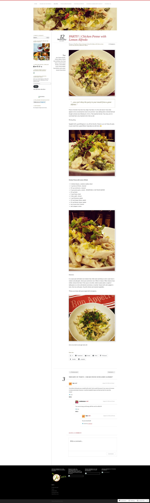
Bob (73, 383)
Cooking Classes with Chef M (94, 3)
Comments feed (55, 492)
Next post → (111, 372)
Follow (36, 86)
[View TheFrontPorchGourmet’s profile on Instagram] (37, 66)
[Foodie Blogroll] (105, 472)
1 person (90, 423)
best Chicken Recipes (60, 57)
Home (35, 3)
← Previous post (74, 372)
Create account (55, 487)
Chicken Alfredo (58, 59)
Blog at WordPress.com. (57, 501)
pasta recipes (62, 68)
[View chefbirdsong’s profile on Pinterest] (39, 66)
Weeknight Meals (83, 45)
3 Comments (112, 44)
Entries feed (54, 490)
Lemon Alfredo (62, 64)
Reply (70, 396)
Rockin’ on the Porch (45, 3)
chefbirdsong (82, 401)
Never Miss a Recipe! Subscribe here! (39, 77)
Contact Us (108, 3)
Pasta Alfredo (56, 68)
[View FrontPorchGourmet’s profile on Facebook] (34, 66)
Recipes (56, 3)
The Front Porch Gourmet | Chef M (82, 44)
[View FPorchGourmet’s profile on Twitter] (36, 66)
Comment (111, 453)
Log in (53, 489)
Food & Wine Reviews (66, 3)
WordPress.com (55, 494)
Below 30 (95, 44)
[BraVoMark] (41, 96)
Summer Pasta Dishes (61, 70)
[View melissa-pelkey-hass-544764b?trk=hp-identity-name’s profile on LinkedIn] (41, 66)
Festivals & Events (79, 3)
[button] (37, 47)
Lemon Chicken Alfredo (60, 66)
